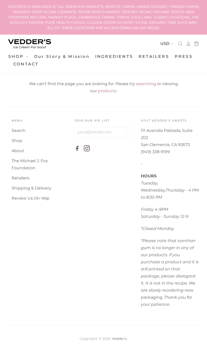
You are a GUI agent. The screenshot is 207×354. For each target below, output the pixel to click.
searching (146, 83)
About (18, 150)
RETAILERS (154, 56)
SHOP (16, 56)
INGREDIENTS (114, 56)
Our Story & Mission (62, 56)
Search (18, 130)
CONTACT (26, 64)
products (107, 90)
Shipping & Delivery (31, 188)
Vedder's (119, 338)
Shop (17, 140)
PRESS (184, 56)
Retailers (20, 178)
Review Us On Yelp (30, 198)
